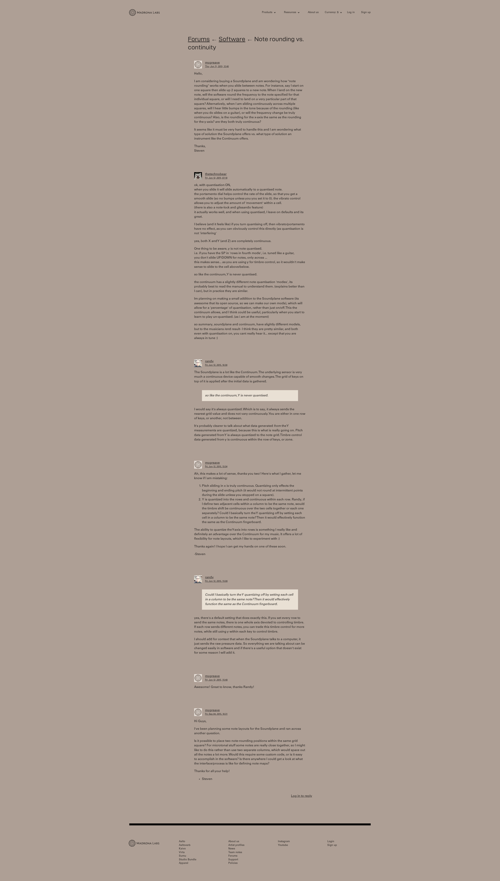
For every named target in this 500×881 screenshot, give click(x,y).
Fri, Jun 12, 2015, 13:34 (216, 467)
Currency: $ (331, 12)
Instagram (284, 841)
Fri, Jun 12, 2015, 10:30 (216, 365)
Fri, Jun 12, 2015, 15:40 (216, 680)
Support (233, 860)
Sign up (366, 12)
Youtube (283, 845)
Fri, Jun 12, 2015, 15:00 (216, 581)
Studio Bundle (187, 860)
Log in (351, 12)
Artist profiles (236, 845)
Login (330, 841)
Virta (182, 852)
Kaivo (182, 849)
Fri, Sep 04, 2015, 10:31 (216, 714)
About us (313, 12)
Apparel (183, 863)
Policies (233, 863)
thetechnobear (216, 174)
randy (209, 361)
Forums (199, 39)
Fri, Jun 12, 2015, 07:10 (216, 178)
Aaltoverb (184, 845)
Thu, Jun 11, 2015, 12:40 (217, 67)
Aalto (182, 841)
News (231, 849)
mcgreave (212, 62)
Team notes (235, 852)
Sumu (182, 856)
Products (267, 12)
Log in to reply (301, 796)
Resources (290, 12)
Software (232, 39)
